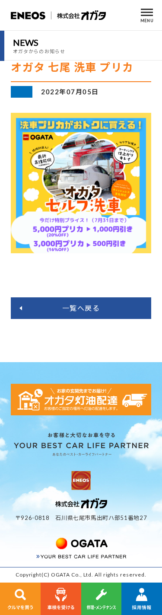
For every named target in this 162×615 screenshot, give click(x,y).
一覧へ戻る (81, 308)
